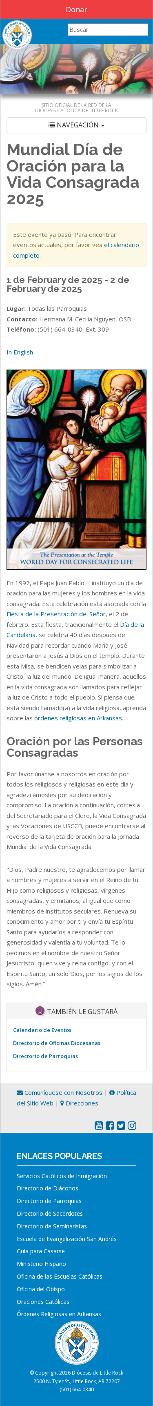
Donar (76, 9)
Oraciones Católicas (43, 1302)
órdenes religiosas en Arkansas (78, 718)
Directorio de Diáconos (47, 1188)
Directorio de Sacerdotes (50, 1213)
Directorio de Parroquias (45, 1056)
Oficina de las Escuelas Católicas (59, 1276)
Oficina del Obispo (41, 1289)
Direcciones (81, 1103)
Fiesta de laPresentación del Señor (56, 614)
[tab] (76, 125)
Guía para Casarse (41, 1251)
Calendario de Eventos (42, 1030)
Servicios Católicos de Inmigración (62, 1176)
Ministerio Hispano (41, 1264)
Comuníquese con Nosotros (62, 1092)
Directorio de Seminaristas (52, 1226)
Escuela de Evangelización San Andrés (67, 1239)
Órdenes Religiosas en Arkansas (59, 1314)
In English (20, 352)
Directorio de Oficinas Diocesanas (56, 1043)
